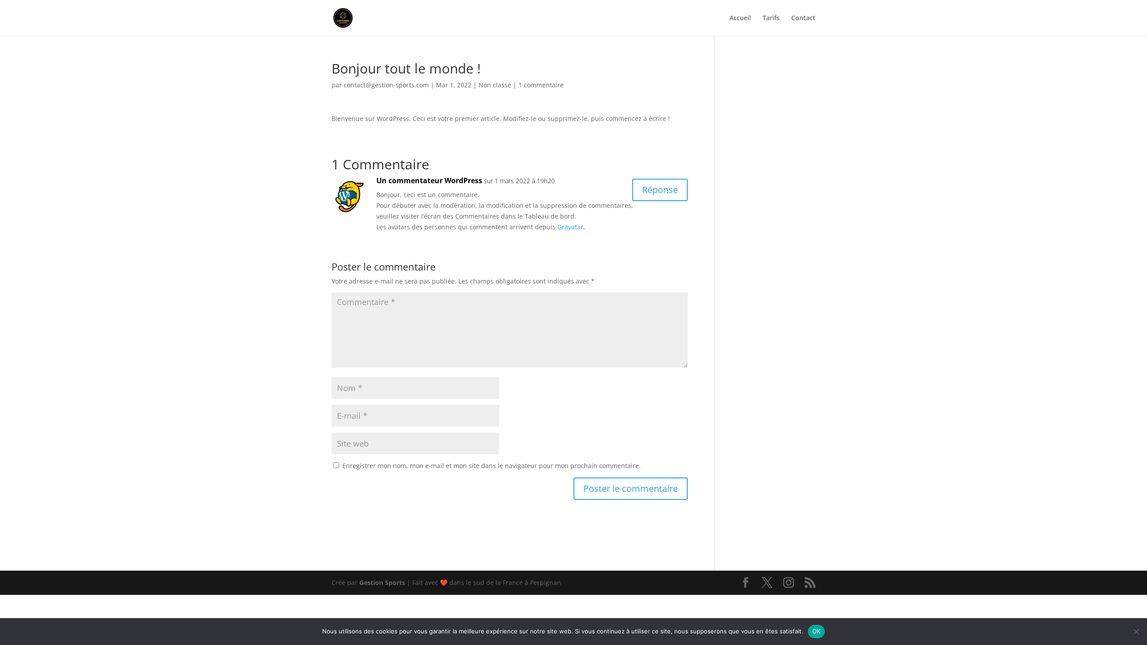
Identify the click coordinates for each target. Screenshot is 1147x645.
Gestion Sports (382, 582)
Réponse (660, 190)
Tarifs (771, 18)
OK (816, 631)
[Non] (1135, 631)
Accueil (740, 18)
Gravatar (570, 227)
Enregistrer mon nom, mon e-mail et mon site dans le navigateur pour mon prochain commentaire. (491, 465)
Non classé (495, 85)
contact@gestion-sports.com (386, 85)
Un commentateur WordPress (429, 180)
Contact (803, 18)
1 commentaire (541, 85)
